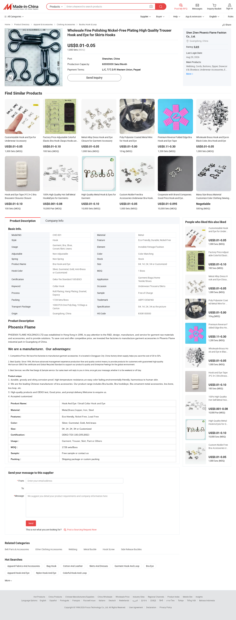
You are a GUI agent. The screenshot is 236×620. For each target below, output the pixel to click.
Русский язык (89, 600)
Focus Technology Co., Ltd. (97, 607)
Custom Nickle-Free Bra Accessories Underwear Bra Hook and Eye (218, 446)
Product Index (173, 596)
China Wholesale (105, 596)
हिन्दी (161, 600)
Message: (19, 495)
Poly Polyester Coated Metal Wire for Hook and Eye (219, 302)
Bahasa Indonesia (207, 600)
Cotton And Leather (73, 566)
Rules (230, 16)
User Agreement (136, 607)
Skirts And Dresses (98, 566)
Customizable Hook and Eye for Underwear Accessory (218, 230)
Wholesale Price (122, 596)
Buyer (159, 16)
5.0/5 (196, 47)
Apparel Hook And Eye (18, 572)
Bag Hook (51, 566)
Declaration (151, 607)
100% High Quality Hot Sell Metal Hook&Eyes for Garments (218, 398)
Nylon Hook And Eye (46, 572)
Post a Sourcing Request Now (80, 529)
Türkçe (181, 600)
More (188, 73)
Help (175, 16)
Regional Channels (156, 596)
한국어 (144, 600)
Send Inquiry (94, 77)
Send (30, 523)
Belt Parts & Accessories (17, 549)
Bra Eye (150, 566)
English (43, 600)
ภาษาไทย (170, 600)
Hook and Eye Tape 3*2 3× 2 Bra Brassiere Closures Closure (219, 374)
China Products (55, 596)
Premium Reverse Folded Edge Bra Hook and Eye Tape (218, 326)
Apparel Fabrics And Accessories (23, 566)
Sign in (229, 8)
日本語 (153, 600)
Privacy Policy (166, 607)
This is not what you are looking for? (44, 529)
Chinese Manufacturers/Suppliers (79, 596)
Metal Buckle (90, 549)
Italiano (102, 600)
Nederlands (124, 600)
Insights (199, 596)
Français (76, 600)
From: (20, 480)
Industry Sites (138, 596)
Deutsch (112, 600)
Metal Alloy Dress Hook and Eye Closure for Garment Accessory (219, 278)
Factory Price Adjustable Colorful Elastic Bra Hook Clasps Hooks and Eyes (219, 254)
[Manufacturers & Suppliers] (20, 6)
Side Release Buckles (131, 549)
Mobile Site (187, 596)
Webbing (73, 549)
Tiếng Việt (191, 600)
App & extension (194, 16)
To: (22, 488)
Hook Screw (109, 549)
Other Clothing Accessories (48, 549)
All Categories (14, 16)
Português (64, 600)
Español (53, 600)
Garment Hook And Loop (127, 566)
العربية (135, 600)
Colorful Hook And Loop (75, 572)
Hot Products (39, 596)
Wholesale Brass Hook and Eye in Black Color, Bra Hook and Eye (218, 350)
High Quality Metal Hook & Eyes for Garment (218, 422)
